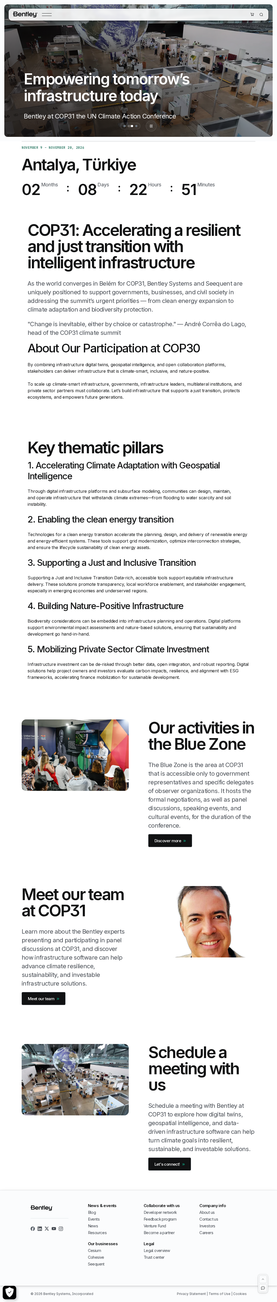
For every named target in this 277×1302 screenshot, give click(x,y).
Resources (97, 1232)
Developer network (160, 1212)
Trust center (154, 1257)
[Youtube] (54, 1229)
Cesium (94, 1250)
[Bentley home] (25, 15)
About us (207, 1212)
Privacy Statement (192, 1294)
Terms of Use (220, 1294)
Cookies (240, 1294)
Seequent (96, 1264)
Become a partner (159, 1232)
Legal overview (157, 1250)
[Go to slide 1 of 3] (124, 126)
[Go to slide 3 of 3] (136, 126)
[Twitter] (47, 1229)
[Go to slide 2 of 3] (130, 126)
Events (94, 1219)
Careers (206, 1232)
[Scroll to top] (263, 1279)
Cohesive (96, 1257)
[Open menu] (47, 14)
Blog (92, 1212)
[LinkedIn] (40, 1229)
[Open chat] (263, 1288)
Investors (207, 1226)
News (93, 1226)
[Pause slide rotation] (151, 126)
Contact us (208, 1219)
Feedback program (160, 1219)
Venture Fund (155, 1226)
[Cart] (252, 14)
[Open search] (261, 14)
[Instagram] (61, 1229)
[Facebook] (33, 1229)
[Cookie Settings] (9, 1292)
